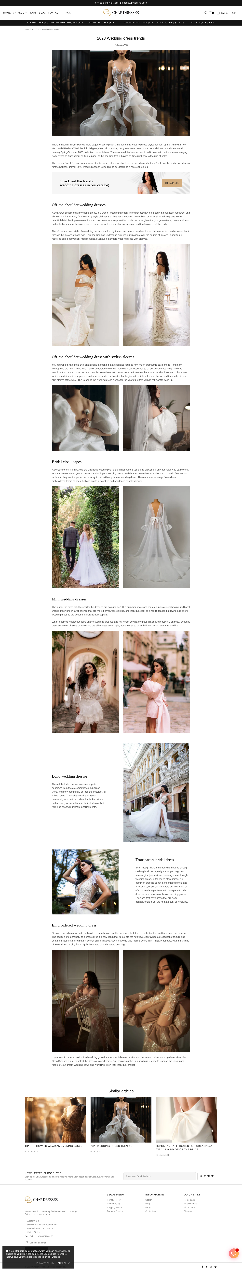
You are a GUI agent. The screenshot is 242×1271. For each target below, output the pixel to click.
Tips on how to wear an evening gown (53, 1146)
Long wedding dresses (101, 22)
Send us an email (38, 1242)
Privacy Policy (114, 1200)
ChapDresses (121, 12)
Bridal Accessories (203, 22)
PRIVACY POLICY (45, 1263)
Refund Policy (113, 1203)
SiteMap (188, 1211)
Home (27, 29)
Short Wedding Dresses (139, 22)
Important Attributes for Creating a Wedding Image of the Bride (184, 1148)
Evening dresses (37, 22)
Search (148, 1200)
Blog (33, 29)
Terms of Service (115, 1211)
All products (189, 1207)
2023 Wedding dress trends (111, 1146)
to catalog (172, 183)
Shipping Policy (114, 1207)
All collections (190, 1203)
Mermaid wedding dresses (67, 22)
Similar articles (121, 1091)
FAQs (74, 1211)
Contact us (150, 1211)
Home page (189, 1200)
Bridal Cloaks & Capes (170, 22)
